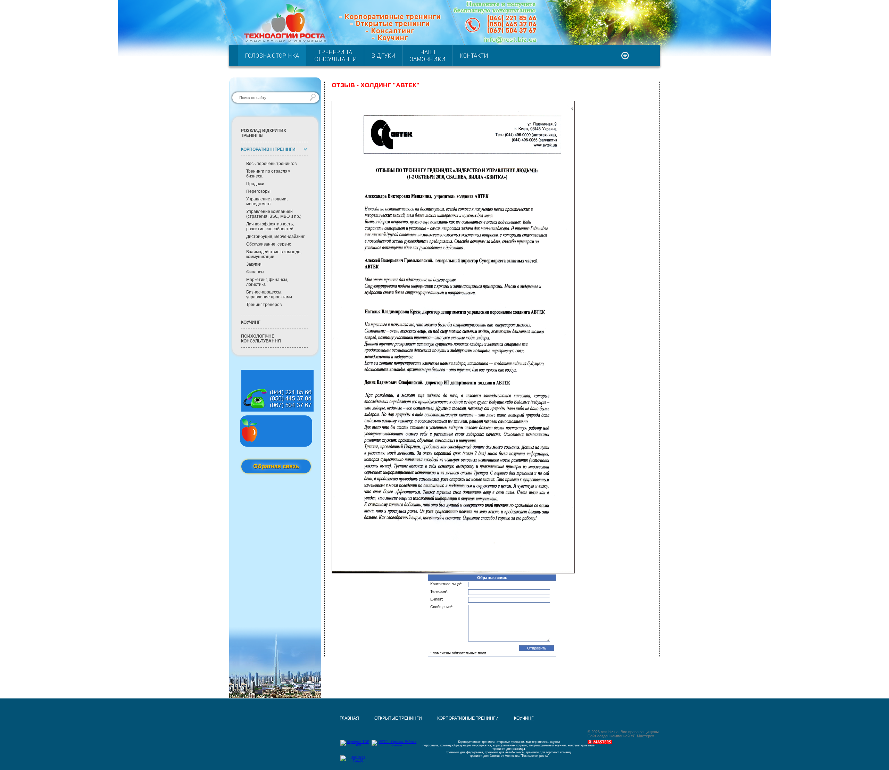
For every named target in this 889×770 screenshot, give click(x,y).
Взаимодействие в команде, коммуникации (273, 254)
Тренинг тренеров (264, 304)
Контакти (474, 55)
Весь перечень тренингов (271, 163)
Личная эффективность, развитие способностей (270, 226)
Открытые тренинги (390, 658)
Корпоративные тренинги (460, 658)
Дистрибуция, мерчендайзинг (275, 236)
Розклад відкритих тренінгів (263, 133)
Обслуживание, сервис (268, 244)
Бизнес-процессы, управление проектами (269, 294)
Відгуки (383, 55)
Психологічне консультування (261, 338)
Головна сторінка (272, 55)
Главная (341, 658)
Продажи (255, 183)
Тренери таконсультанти (335, 55)
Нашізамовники (428, 55)
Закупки (253, 264)
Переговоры (258, 191)
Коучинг (250, 322)
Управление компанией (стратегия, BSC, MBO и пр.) (273, 214)
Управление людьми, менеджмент (267, 201)
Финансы (255, 272)
